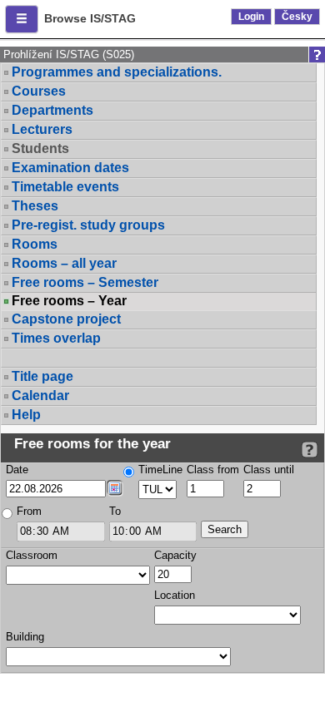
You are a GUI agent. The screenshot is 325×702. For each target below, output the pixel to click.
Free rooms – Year (69, 301)
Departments (52, 110)
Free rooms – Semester (85, 282)
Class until (268, 469)
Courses (39, 91)
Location (174, 595)
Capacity (175, 555)
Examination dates (70, 168)
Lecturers (42, 129)
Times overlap (56, 338)
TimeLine (160, 469)
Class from (213, 469)
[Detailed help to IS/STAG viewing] (309, 449)
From (29, 511)
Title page (42, 376)
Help (26, 415)
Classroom (32, 555)
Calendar (40, 395)
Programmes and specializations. (117, 72)
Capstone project (66, 319)
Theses (35, 206)
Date (17, 469)
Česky (297, 16)
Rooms (35, 244)
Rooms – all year (64, 263)
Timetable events (65, 187)
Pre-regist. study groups (88, 225)
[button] (21, 19)
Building (25, 636)
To (115, 511)
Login (251, 16)
